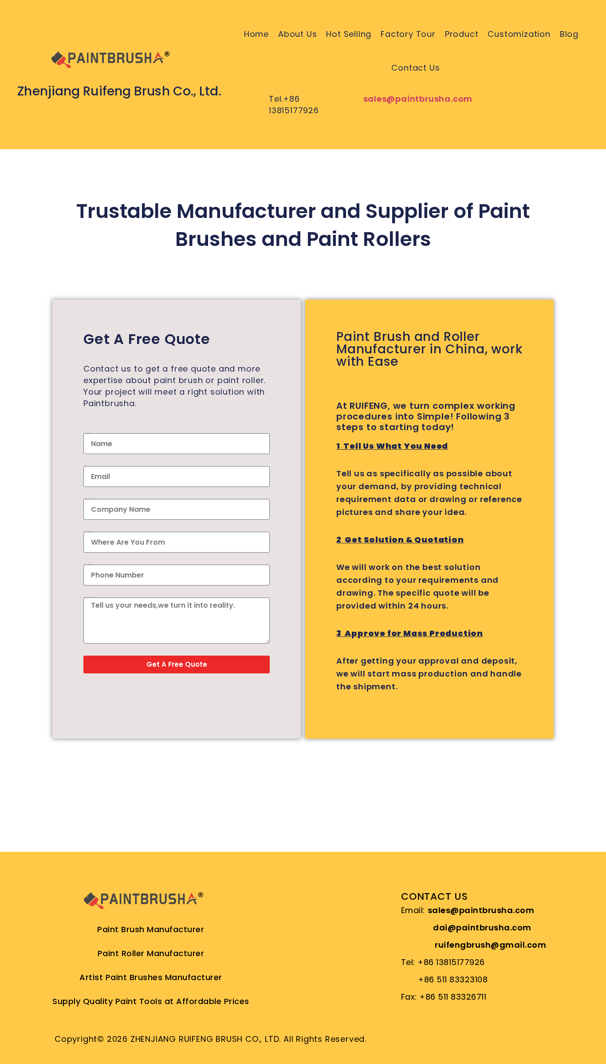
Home (256, 34)
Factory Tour (408, 34)
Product (462, 34)
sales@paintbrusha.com (418, 98)
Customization (519, 34)
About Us (297, 34)
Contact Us (415, 67)
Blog (569, 34)
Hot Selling (348, 34)
